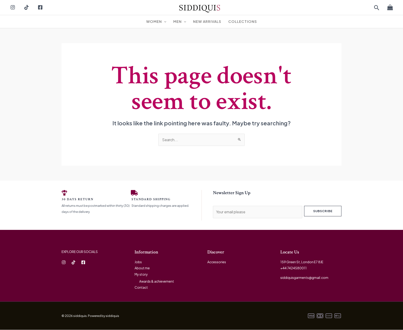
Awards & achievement (156, 281)
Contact (141, 287)
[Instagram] (12, 7)
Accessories (216, 262)
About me (142, 268)
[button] (377, 8)
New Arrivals (207, 21)
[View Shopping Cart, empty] (390, 8)
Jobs (138, 262)
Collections (242, 21)
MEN (177, 21)
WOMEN (154, 21)
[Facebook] (40, 7)
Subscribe (323, 211)
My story (141, 274)
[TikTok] (26, 7)
